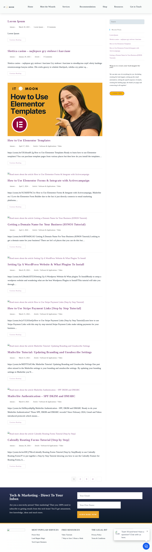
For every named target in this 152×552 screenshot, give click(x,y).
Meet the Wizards (47, 6)
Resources (118, 6)
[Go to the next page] (99, 479)
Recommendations (88, 6)
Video (60, 146)
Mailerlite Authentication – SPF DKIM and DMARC (41, 396)
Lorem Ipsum (16, 21)
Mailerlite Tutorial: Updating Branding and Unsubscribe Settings (50, 352)
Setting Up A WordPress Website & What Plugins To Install (46, 264)
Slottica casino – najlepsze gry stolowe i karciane (39, 51)
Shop (105, 6)
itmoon (12, 27)
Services (66, 6)
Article (37, 57)
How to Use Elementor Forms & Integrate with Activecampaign (48, 180)
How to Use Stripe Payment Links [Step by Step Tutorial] (44, 308)
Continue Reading (18, 39)
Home (30, 6)
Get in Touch (135, 6)
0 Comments (51, 27)
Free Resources (71, 530)
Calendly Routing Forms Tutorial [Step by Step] (38, 439)
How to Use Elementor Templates (29, 140)
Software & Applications (47, 146)
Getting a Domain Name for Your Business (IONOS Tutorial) (47, 224)
